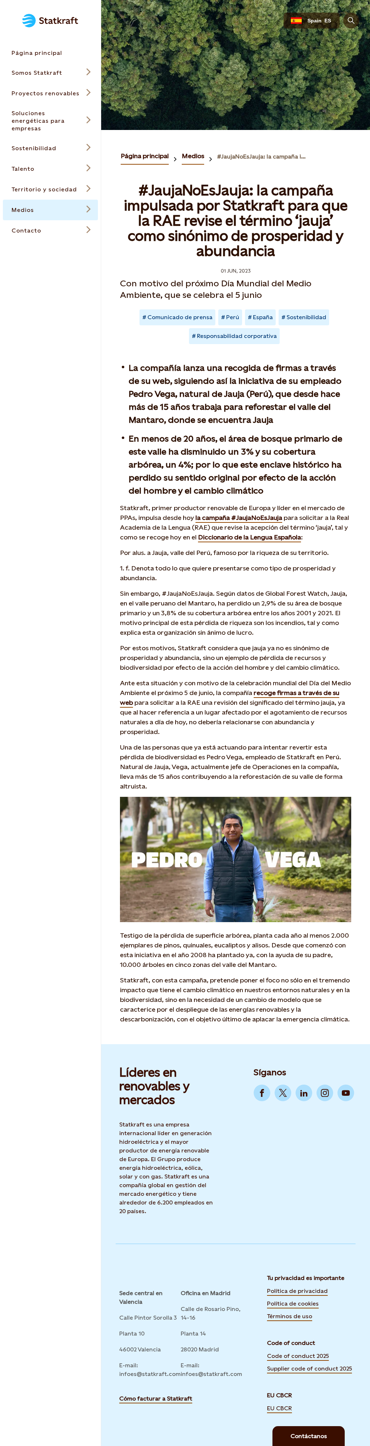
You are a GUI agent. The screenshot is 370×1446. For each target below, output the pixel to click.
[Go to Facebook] (262, 1093)
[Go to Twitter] (283, 1093)
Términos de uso (289, 1316)
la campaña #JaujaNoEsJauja (238, 517)
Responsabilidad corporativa (237, 336)
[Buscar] (351, 21)
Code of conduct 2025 (298, 1355)
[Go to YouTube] (345, 1093)
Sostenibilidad (306, 317)
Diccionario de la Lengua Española (249, 537)
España (263, 317)
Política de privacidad (297, 1290)
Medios (193, 156)
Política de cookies (293, 1303)
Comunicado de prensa (179, 317)
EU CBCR (279, 1408)
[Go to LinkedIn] (304, 1093)
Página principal (145, 156)
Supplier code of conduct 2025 (309, 1368)
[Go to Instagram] (325, 1093)
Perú (232, 317)
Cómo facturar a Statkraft (155, 1398)
